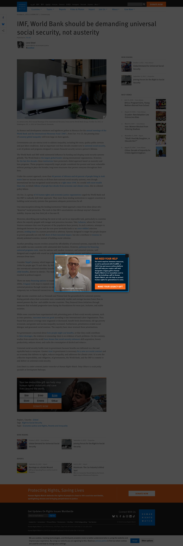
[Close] (127, 255)
